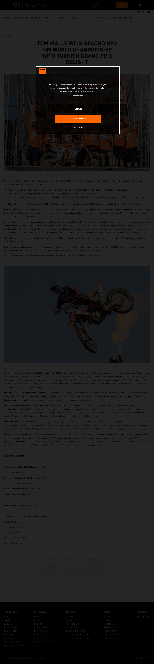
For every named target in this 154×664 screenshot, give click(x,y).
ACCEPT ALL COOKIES (78, 119)
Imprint (81, 95)
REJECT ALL (77, 109)
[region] (78, 100)
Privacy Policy (76, 95)
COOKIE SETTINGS (78, 128)
